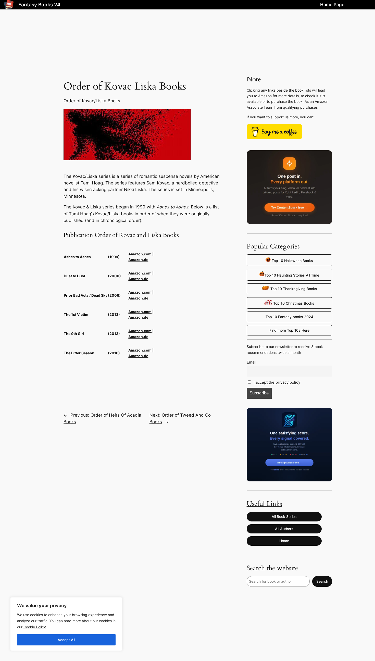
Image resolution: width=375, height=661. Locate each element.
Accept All (66, 640)
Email (251, 362)
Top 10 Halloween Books (292, 260)
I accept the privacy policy (277, 382)
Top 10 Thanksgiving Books (293, 288)
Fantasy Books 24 (39, 5)
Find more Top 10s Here (289, 330)
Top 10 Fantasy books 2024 (289, 317)
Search (322, 581)
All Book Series (284, 516)
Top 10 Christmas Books (293, 303)
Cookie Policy (34, 627)
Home (284, 541)
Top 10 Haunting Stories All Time (292, 275)
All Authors (284, 529)
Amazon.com (140, 254)
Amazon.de (138, 259)
